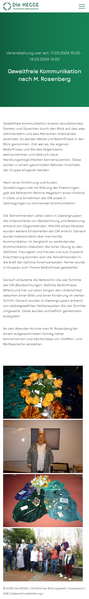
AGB (6, 593)
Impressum (76, 588)
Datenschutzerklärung (26, 593)
